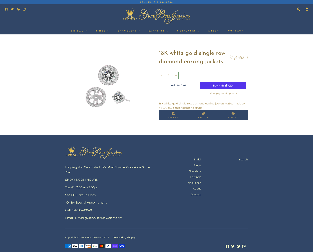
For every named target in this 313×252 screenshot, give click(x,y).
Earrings (158, 31)
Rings (101, 31)
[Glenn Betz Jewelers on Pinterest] (238, 246)
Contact (236, 31)
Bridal (78, 31)
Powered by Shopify (124, 237)
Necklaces (187, 31)
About (213, 31)
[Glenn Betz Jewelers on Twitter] (232, 246)
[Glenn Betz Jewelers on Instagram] (244, 246)
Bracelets (128, 31)
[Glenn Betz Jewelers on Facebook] (227, 246)
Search (243, 159)
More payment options (223, 93)
